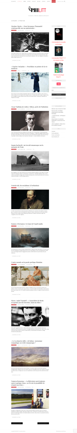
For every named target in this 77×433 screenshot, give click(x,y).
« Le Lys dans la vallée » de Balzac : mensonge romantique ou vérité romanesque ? (26, 342)
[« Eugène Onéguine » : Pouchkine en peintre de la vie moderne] (30, 82)
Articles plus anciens (17, 423)
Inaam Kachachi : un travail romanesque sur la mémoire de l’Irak (27, 146)
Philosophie (13, 1)
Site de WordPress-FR (55, 136)
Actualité (34, 1)
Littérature (19, 1)
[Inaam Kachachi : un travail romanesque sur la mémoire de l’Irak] (30, 160)
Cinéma (24, 1)
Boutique (53, 1)
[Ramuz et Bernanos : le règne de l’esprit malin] (30, 237)
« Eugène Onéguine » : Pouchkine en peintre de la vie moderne (29, 67)
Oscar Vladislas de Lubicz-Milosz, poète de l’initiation (29, 107)
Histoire (28, 1)
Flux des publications (55, 133)
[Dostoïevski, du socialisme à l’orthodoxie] (30, 199)
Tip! (59, 83)
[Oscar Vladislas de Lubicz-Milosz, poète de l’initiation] (30, 120)
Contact (48, 1)
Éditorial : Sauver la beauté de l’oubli (59, 108)
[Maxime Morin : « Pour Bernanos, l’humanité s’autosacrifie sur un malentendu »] (30, 42)
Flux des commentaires (56, 134)
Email (52, 90)
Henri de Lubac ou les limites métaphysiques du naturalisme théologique (57, 112)
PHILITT (19, 70)
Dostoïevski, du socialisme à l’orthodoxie (25, 185)
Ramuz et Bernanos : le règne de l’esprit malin (27, 224)
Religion (38, 1)
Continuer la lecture (16, 60)
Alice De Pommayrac (21, 264)
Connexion (53, 131)
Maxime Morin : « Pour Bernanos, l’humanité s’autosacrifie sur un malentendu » (26, 27)
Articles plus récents (43, 423)
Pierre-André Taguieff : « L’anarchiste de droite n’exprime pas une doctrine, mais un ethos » (27, 302)
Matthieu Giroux (21, 30)
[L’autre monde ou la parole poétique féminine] (30, 276)
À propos (43, 1)
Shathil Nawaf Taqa (21, 149)
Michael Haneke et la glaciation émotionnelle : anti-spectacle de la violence (58, 120)
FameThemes (64, 431)
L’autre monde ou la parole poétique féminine (26, 262)
